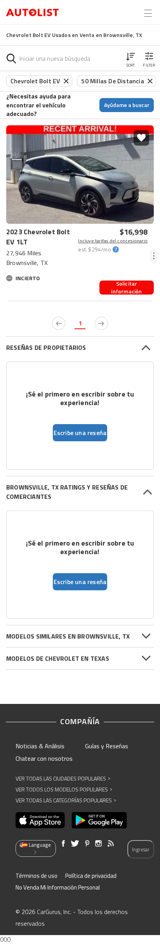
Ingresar (141, 849)
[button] (130, 58)
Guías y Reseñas (106, 746)
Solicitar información (126, 288)
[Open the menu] (148, 13)
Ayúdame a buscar (127, 105)
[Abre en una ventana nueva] (40, 820)
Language (40, 845)
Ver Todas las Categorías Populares (66, 800)
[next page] (101, 323)
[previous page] (58, 323)
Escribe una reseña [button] (80, 432)
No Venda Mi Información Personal (58, 887)
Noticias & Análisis (40, 746)
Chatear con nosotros (44, 758)
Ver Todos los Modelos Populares (64, 789)
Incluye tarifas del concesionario (113, 241)
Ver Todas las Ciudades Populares (63, 778)
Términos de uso (36, 875)
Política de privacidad (91, 875)
